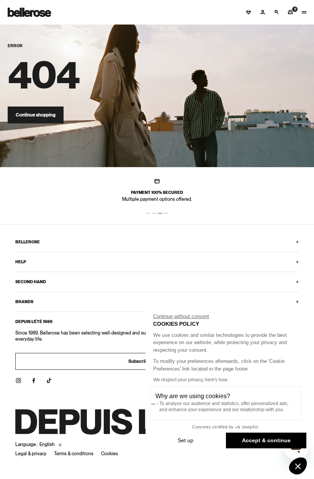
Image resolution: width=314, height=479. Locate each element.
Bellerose (27, 241)
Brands (24, 301)
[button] (298, 466)
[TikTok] (49, 380)
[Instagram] (18, 380)
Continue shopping (36, 115)
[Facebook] (34, 380)
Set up (185, 440)
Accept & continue (266, 440)
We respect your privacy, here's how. (190, 379)
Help (20, 261)
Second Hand (30, 281)
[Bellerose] (29, 12)
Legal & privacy (30, 453)
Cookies (109, 453)
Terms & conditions (73, 453)
